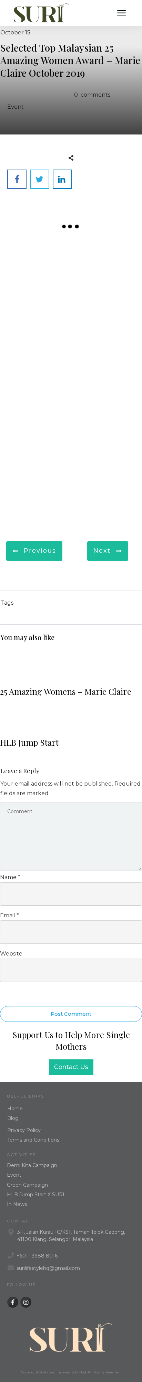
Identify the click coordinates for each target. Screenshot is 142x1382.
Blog (13, 1118)
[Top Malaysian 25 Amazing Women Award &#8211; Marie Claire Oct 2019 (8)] (106, 424)
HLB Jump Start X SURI (35, 1194)
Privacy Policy (24, 1130)
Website (11, 953)
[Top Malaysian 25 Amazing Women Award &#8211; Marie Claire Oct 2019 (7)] (35, 424)
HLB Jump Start (71, 726)
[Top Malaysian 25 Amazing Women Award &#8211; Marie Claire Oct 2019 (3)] (35, 316)
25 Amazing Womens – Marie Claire (71, 675)
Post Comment (71, 1014)
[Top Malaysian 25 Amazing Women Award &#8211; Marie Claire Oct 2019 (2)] (106, 262)
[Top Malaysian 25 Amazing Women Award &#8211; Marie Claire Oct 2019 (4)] (106, 316)
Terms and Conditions (33, 1140)
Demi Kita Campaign (32, 1165)
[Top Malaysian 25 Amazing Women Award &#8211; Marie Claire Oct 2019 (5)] (35, 370)
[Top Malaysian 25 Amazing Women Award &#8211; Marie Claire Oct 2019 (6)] (106, 370)
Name (10, 877)
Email (9, 915)
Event (15, 107)
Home (15, 1108)
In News (17, 1204)
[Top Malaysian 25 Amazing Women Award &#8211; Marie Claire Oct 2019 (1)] (35, 262)
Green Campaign (27, 1185)
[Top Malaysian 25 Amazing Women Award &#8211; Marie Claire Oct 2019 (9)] (35, 477)
